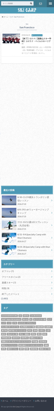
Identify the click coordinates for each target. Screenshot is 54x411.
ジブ (9, 323)
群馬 (3, 349)
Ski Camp (16, 407)
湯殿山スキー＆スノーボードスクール (16, 341)
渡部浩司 (15, 338)
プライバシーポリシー (21, 401)
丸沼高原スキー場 (27, 327)
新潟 (3, 334)
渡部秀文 (24, 338)
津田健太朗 (6, 338)
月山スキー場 (12, 334)
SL (31, 319)
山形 (48, 330)
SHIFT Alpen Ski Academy (11, 319)
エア (49, 319)
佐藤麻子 (48, 327)
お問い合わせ (40, 3)
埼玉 (29, 330)
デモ (14, 323)
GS (20, 316)
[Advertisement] (24, 162)
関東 (27, 349)
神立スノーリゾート (9, 345)
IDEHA (26, 316)
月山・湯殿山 (25, 334)
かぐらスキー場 (40, 319)
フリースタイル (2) (11, 276)
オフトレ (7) (8, 271)
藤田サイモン (12, 349)
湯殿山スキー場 (36, 338)
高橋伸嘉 (34, 349)
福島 (46, 345)
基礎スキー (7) (9, 282)
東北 (39, 334)
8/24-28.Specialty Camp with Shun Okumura (33, 250)
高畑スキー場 (45, 349)
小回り (41, 330)
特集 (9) (5, 288)
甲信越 (34, 341)
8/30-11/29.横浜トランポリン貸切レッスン (33, 200)
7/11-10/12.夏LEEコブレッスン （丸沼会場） (32, 225)
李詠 (33, 334)
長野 (21, 349)
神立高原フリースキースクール (30, 345)
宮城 (35, 330)
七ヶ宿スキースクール (10, 327)
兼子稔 (4, 330)
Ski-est (25, 319)
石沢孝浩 (43, 341)
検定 (44, 334)
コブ (3, 323)
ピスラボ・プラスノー (27, 323)
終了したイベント (11, 294)
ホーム (5, 401)
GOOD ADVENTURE (9, 316)
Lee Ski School (36, 316)
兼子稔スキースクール (17, 330)
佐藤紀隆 (39, 327)
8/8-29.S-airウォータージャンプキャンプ (33, 213)
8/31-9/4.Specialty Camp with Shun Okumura (31, 238)
